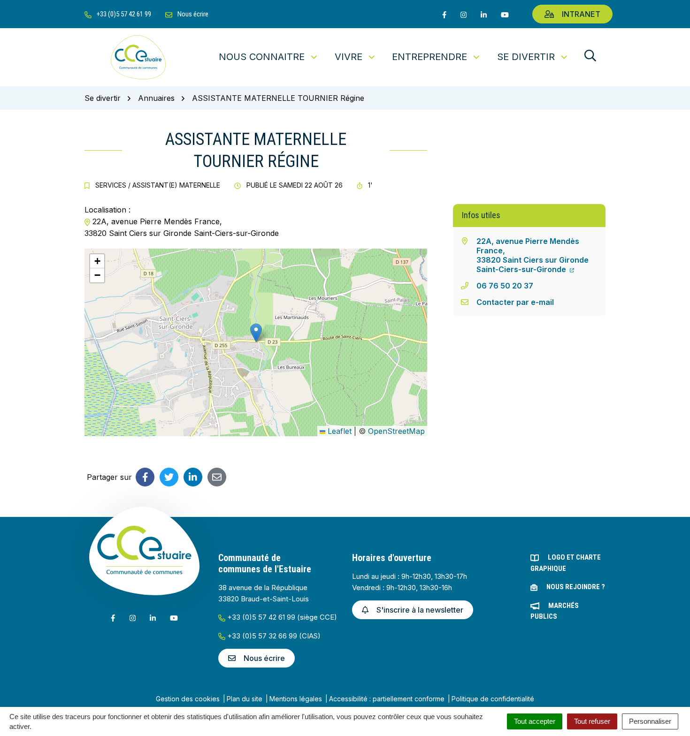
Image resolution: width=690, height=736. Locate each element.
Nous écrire (264, 658)
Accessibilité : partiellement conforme (387, 699)
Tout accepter (534, 721)
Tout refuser (592, 721)
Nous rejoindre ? (575, 587)
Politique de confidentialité (493, 699)
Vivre (348, 56)
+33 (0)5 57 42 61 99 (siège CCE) (281, 617)
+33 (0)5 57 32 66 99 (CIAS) (273, 635)
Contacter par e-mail (515, 302)
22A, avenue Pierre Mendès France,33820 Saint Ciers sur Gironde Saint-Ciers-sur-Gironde (532, 255)
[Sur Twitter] (169, 477)
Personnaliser (650, 721)
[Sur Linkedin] (193, 477)
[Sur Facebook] (145, 477)
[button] (256, 332)
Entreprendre (429, 56)
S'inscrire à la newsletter (419, 610)
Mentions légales (295, 699)
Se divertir (526, 56)
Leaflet (338, 431)
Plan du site (244, 699)
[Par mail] (216, 477)
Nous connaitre (262, 56)
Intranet (581, 14)
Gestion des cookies (188, 699)
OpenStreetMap (396, 431)
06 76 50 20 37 (504, 285)
